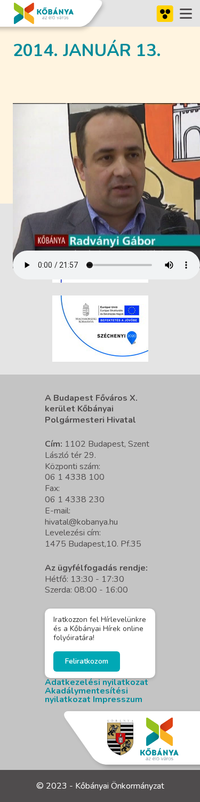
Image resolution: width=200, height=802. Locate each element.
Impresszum (117, 699)
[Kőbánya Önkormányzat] (44, 13)
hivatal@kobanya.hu (81, 522)
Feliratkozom (86, 661)
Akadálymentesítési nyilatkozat (86, 695)
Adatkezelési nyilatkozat (96, 682)
